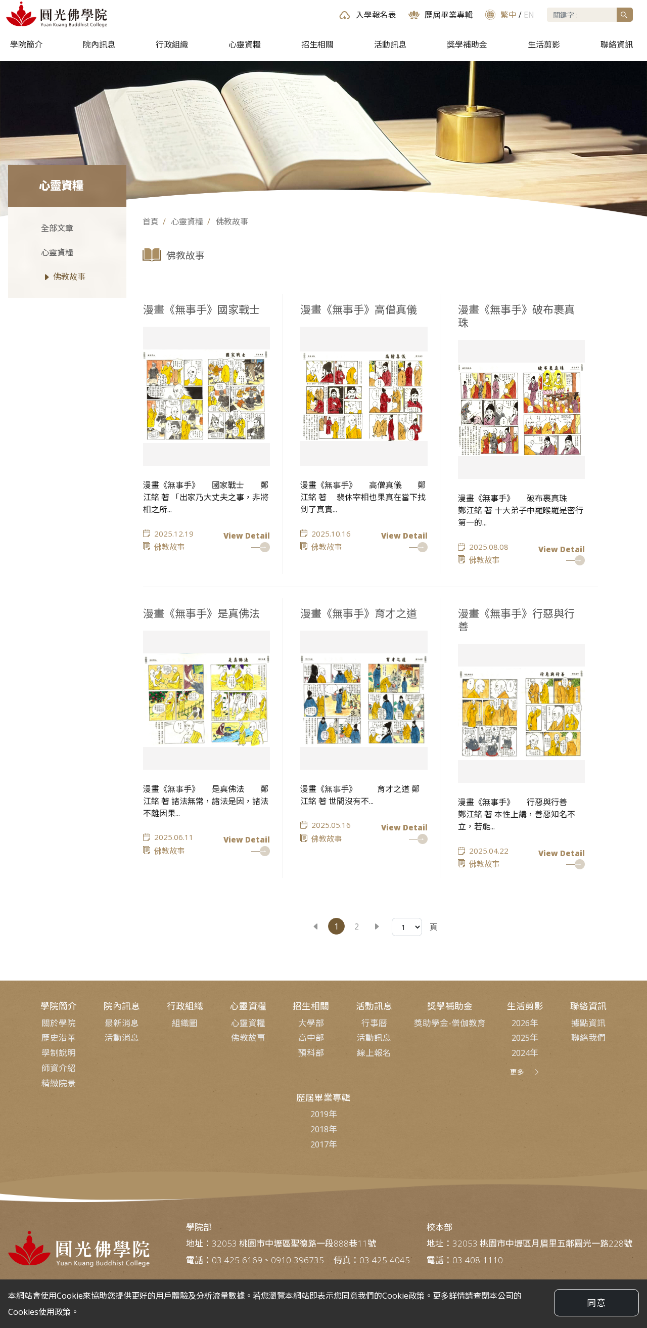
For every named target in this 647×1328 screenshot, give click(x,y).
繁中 (508, 14)
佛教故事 (69, 276)
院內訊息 (99, 44)
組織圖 (185, 1023)
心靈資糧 (244, 44)
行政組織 (172, 44)
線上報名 (374, 1052)
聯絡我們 (588, 1037)
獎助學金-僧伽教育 (450, 1023)
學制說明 (58, 1052)
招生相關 (317, 44)
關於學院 (58, 1023)
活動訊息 (390, 44)
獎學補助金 (467, 44)
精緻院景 (58, 1083)
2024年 (525, 1052)
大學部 (311, 1023)
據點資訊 (588, 1023)
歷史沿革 (58, 1037)
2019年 (323, 1114)
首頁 (151, 221)
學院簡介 (26, 44)
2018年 (323, 1129)
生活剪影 (544, 44)
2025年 (525, 1037)
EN (529, 14)
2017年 (323, 1144)
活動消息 (122, 1037)
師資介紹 (58, 1068)
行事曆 (374, 1023)
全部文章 (57, 228)
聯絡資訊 (616, 44)
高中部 (311, 1037)
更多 (517, 1072)
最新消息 (122, 1023)
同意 (596, 1303)
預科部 (311, 1052)
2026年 (525, 1023)
